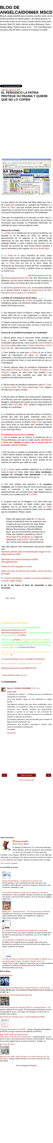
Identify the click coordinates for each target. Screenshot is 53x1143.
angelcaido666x (21, 841)
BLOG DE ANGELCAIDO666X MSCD (26, 10)
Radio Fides (37, 422)
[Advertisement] (26, 58)
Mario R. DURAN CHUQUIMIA (19, 688)
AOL (49, 417)
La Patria (7, 233)
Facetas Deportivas (35, 345)
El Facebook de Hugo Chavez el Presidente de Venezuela (24, 930)
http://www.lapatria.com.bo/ (39, 275)
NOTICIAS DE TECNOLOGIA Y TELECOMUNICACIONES (22, 1017)
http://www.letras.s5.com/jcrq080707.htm (18, 668)
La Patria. (22, 635)
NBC (26, 404)
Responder (11, 733)
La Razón (34, 370)
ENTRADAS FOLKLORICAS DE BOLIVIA (16, 995)
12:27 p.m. (36, 688)
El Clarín (47, 385)
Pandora (5, 419)
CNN (15, 404)
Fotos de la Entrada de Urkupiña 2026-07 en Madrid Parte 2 (23, 1007)
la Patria (29, 300)
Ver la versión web (26, 780)
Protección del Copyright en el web (16, 566)
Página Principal (26, 775)
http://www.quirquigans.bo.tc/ (13, 633)
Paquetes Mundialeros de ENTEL (13, 1029)
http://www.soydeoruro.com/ (13, 630)
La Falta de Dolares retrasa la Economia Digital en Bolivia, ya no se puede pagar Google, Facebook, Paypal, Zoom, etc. (27, 960)
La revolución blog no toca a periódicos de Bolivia (23, 659)
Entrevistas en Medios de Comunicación (16, 1037)
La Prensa (15, 370)
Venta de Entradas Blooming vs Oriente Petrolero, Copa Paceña (25, 988)
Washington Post (35, 387)
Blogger (34, 1065)
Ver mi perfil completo (9, 863)
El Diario (25, 370)
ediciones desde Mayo (39, 248)
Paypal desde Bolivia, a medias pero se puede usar (22, 881)
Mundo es (28, 537)
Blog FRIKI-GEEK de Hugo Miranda (14, 1035)
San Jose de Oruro (7, 1044)
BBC (21, 404)
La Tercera (6, 387)
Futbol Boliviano (6, 975)
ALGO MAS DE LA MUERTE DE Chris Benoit (19, 940)
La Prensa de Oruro (26, 647)
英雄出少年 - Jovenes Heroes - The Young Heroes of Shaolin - (26, 911)
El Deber (44, 370)
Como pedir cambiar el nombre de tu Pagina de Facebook (25, 892)
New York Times (19, 387)
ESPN (25, 539)
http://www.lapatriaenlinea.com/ (14, 278)
